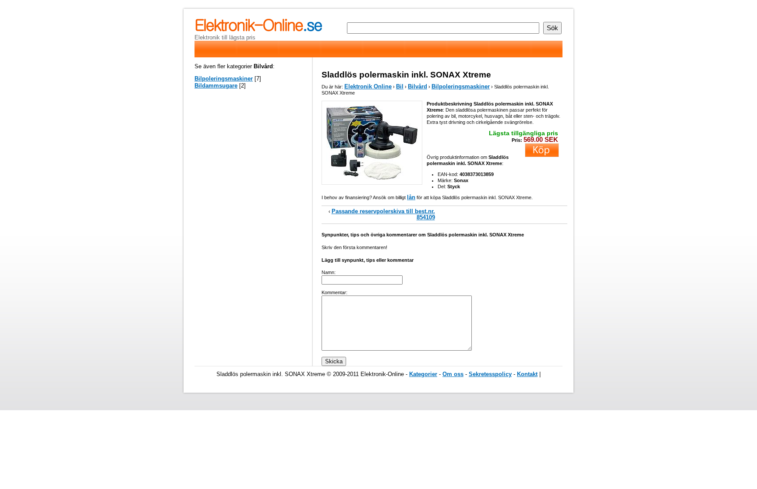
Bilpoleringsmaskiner (461, 86)
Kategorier (423, 374)
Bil (399, 86)
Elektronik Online (368, 86)
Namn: (329, 272)
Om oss (452, 374)
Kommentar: (334, 292)
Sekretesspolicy (490, 374)
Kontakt (527, 374)
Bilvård (417, 86)
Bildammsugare (216, 85)
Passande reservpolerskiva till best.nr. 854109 (383, 214)
